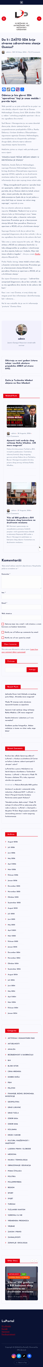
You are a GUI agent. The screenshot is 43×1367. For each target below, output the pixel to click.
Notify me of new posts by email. (18, 638)
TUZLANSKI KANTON (16, 1210)
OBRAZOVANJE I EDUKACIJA (19, 1165)
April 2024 (12, 997)
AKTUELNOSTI (13, 1044)
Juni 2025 (11, 919)
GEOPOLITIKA (13, 1102)
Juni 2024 (11, 986)
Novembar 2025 (14, 892)
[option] (21, 1283)
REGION (11, 1187)
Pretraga (11, 661)
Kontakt (5, 1329)
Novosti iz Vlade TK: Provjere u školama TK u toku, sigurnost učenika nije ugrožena (21, 777)
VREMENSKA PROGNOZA (18, 1221)
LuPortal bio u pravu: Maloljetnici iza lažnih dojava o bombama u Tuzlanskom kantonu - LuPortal (20, 771)
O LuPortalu (6, 1326)
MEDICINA (12, 1154)
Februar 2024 (13, 1008)
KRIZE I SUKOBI (14, 1135)
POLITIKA (11, 1176)
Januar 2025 (12, 947)
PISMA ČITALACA (15, 1171)
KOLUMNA (12, 1129)
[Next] (36, 1260)
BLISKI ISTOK (13, 1066)
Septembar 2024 (14, 969)
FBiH (10, 1082)
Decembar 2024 (14, 952)
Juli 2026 (11, 847)
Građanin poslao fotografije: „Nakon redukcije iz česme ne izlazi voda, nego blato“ (20, 728)
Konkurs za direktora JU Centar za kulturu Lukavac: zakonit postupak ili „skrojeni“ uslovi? (21, 761)
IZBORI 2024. (13, 1118)
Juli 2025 (11, 914)
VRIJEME (11, 1226)
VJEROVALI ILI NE (15, 1215)
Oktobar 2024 (13, 963)
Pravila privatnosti (8, 1334)
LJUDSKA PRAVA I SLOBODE (19, 1149)
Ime (4, 593)
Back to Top (22, 1362)
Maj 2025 (11, 925)
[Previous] (32, 1260)
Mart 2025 (12, 936)
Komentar (6, 574)
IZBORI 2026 (13, 1124)
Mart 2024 (12, 1002)
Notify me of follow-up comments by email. (21, 632)
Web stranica (7, 613)
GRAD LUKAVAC (14, 1107)
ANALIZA (11, 1049)
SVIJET (10, 1199)
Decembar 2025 (14, 886)
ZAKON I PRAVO (14, 1232)
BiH (13, 52)
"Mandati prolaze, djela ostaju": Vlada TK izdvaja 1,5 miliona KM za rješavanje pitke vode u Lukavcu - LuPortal (20, 805)
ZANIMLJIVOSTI (14, 1237)
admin (8, 52)
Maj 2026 (11, 858)
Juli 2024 (11, 980)
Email (4, 603)
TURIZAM (11, 1204)
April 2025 (12, 930)
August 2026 (13, 842)
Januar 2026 (12, 880)
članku (37, 254)
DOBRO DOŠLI (14, 1077)
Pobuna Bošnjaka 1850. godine (26, 785)
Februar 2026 (13, 875)
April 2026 (12, 864)
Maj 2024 (11, 991)
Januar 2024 (12, 1013)
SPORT (10, 1193)
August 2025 (13, 908)
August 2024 (13, 974)
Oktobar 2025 (13, 897)
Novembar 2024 (14, 958)
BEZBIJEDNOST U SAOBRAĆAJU (20, 1055)
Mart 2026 (12, 869)
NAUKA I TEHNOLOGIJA (18, 1160)
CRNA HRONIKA (14, 1071)
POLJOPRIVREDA (14, 1182)
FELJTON (11, 1088)
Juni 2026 (11, 853)
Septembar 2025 (14, 903)
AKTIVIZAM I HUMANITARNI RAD (21, 1038)
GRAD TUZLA (13, 1113)
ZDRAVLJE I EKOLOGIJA (17, 1243)
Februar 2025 (13, 941)
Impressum (6, 1332)
